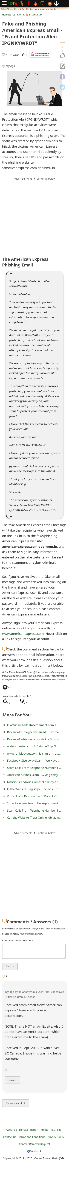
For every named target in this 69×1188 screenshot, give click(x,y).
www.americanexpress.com (23, 633)
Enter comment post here (17, 940)
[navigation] (62, 55)
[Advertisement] (34, 215)
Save (9, 687)
